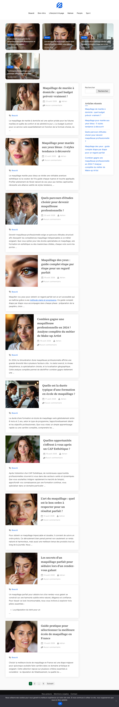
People (80, 13)
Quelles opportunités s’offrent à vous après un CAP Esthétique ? (57, 445)
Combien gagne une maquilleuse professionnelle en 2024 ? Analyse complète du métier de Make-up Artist (56, 327)
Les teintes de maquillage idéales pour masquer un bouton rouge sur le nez (95, 43)
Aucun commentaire (53, 105)
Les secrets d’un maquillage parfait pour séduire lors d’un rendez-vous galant (59, 43)
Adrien (64, 101)
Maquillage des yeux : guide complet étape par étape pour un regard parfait (97, 149)
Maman (70, 13)
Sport (88, 13)
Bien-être (42, 13)
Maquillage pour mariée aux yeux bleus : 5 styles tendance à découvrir (58, 147)
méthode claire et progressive (43, 300)
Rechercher (90, 87)
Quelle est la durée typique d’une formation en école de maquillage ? (58, 390)
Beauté (31, 13)
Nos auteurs (47, 694)
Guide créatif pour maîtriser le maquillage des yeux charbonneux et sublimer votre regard (21, 41)
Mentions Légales (61, 694)
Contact (74, 694)
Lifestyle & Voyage (56, 13)
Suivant (50, 683)
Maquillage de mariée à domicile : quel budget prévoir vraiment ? (58, 92)
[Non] (116, 701)
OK (60, 703)
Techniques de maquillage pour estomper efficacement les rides (19, 72)
